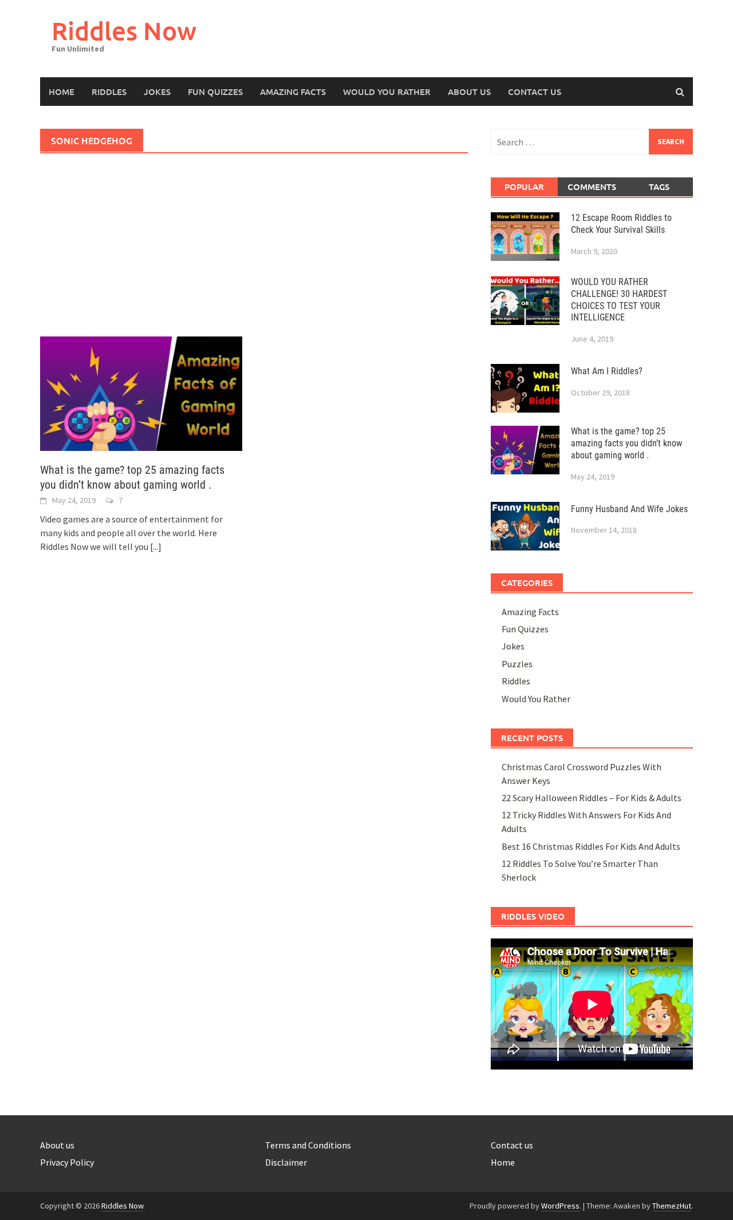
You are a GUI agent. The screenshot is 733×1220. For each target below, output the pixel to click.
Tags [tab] (659, 186)
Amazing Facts (293, 91)
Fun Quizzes (215, 91)
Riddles (109, 91)
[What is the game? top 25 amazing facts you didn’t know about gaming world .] (141, 392)
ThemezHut (671, 1206)
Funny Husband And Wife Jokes (629, 509)
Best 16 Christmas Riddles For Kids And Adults (591, 846)
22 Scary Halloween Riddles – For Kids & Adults (591, 797)
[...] (155, 546)
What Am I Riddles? (607, 371)
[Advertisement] (254, 252)
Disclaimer (286, 1162)
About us (57, 1145)
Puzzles (517, 664)
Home (61, 91)
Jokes (157, 91)
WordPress (560, 1206)
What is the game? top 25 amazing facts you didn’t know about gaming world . (626, 443)
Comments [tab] (592, 186)
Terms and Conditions (308, 1145)
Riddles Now (124, 30)
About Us (469, 91)
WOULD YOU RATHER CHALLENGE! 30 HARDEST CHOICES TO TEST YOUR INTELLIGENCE (619, 299)
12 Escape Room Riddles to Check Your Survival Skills (621, 223)
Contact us (534, 91)
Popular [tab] (524, 186)
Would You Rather (387, 91)
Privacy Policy (67, 1162)
